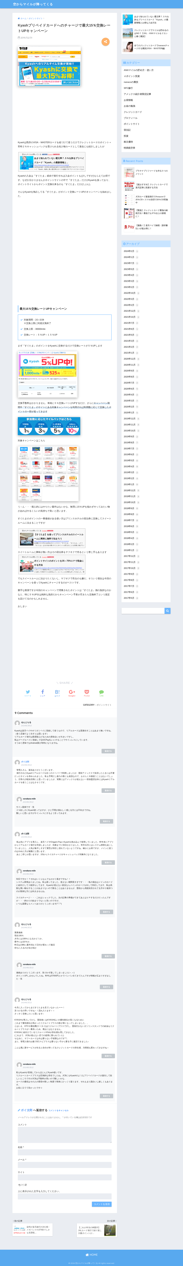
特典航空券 (129, 148)
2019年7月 (131, 448)
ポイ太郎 (25, 761)
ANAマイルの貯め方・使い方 (139, 70)
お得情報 (128, 100)
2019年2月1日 (26, 927)
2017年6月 (131, 592)
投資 (126, 136)
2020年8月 (131, 376)
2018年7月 (131, 520)
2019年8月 (131, 442)
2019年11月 (131, 424)
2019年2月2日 (26, 837)
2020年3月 (131, 400)
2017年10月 (131, 568)
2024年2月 (131, 251)
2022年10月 (131, 293)
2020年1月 (131, 412)
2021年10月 (131, 317)
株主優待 (128, 142)
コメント (22, 1124)
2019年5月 (131, 460)
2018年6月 (131, 526)
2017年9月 (131, 574)
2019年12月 (131, 418)
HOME (93, 1254)
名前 (21, 1147)
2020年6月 (131, 389)
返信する (108, 751)
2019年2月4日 (26, 765)
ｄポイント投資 (132, 76)
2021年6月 (131, 329)
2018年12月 (131, 490)
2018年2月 (131, 544)
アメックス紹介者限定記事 (137, 94)
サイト (21, 1172)
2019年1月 (131, 484)
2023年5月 (131, 269)
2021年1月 (131, 353)
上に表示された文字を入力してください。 (39, 1191)
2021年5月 (131, 335)
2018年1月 (131, 550)
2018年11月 (131, 496)
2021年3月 (131, 341)
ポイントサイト (104, 704)
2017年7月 (131, 586)
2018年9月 (131, 508)
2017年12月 (131, 556)
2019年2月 (131, 478)
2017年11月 (131, 562)
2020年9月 (131, 370)
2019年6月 (131, 454)
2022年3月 (131, 299)
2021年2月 (131, 347)
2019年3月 (131, 472)
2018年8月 (131, 514)
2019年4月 (131, 466)
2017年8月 (131, 580)
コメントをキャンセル (58, 1110)
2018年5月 (131, 532)
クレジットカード (133, 112)
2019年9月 (131, 436)
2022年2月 (131, 305)
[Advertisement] (65, 113)
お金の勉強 (129, 106)
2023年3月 (131, 281)
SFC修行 (128, 88)
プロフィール (130, 118)
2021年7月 (131, 323)
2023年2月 (131, 287)
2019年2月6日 (26, 726)
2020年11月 (131, 365)
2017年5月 (131, 598)
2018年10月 (131, 502)
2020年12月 (131, 359)
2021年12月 (131, 311)
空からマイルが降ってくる (33, 4)
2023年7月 (131, 263)
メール (22, 1159)
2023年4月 (131, 275)
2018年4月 (131, 538)
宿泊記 (127, 130)
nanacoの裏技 (131, 82)
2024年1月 (131, 257)
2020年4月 (131, 394)
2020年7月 (131, 383)
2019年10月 (131, 430)
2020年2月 (131, 406)
